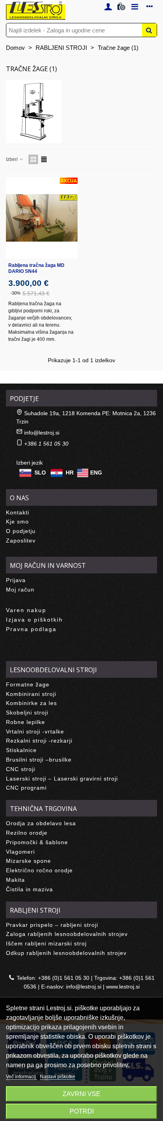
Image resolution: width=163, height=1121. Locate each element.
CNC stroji (20, 769)
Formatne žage (27, 684)
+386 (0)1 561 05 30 (63, 978)
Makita (15, 880)
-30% (15, 293)
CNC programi (26, 788)
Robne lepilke (25, 722)
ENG (96, 472)
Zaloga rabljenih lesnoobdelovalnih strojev (67, 934)
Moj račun (20, 589)
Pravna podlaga (31, 629)
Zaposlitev (21, 540)
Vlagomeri (20, 852)
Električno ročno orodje (39, 870)
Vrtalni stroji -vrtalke (35, 731)
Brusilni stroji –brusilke (39, 759)
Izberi (12, 159)
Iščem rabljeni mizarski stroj (46, 943)
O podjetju (21, 531)
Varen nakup (26, 610)
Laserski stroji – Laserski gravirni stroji (62, 778)
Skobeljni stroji (27, 712)
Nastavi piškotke (57, 1076)
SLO (40, 472)
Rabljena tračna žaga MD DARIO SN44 (36, 268)
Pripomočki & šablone (37, 842)
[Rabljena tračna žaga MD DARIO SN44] (42, 218)
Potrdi (82, 1111)
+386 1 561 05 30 (46, 443)
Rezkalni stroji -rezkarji (39, 740)
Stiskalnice (21, 750)
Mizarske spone (28, 861)
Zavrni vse (81, 1094)
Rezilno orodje (26, 833)
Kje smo (17, 521)
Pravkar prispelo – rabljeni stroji (52, 925)
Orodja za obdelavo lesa (41, 823)
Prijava (16, 580)
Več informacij (21, 1076)
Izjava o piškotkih (34, 619)
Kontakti (17, 512)
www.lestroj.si (123, 986)
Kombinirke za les (31, 703)
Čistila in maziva (29, 889)
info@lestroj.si (41, 432)
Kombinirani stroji (31, 694)
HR (70, 472)
